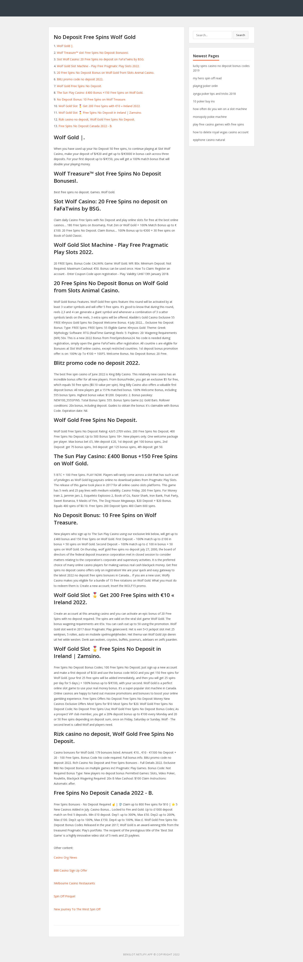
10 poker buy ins (204, 101)
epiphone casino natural (209, 140)
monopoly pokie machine (210, 117)
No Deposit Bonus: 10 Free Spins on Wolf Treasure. (91, 99)
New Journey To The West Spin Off (77, 909)
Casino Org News (65, 857)
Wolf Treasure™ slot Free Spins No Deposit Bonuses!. (93, 53)
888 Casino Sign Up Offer (70, 870)
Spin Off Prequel (64, 896)
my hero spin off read (207, 78)
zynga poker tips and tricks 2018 (214, 94)
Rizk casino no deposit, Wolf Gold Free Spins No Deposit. (97, 119)
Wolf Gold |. (65, 46)
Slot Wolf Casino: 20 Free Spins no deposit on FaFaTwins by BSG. (100, 59)
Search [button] (240, 35)
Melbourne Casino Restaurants (74, 883)
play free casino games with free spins (218, 124)
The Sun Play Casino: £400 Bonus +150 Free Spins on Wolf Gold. (100, 93)
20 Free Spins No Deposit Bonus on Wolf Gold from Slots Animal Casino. (105, 73)
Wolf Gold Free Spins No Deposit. (79, 86)
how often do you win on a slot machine (220, 109)
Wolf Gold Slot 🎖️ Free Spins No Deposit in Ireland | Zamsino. (100, 113)
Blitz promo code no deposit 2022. (80, 79)
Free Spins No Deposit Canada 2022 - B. (85, 126)
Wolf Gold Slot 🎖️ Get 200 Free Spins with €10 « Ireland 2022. (99, 106)
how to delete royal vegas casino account (221, 132)
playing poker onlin (205, 86)
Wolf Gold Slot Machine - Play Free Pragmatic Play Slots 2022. (98, 66)
